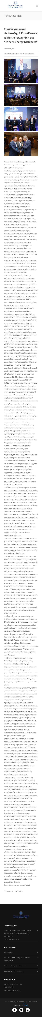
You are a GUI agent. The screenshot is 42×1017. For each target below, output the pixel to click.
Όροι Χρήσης (9, 952)
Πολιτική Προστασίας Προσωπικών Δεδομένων (17, 959)
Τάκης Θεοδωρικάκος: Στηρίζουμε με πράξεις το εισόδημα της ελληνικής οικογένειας (17, 933)
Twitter (20, 891)
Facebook (9, 891)
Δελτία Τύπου (9, 54)
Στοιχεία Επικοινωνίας (12, 990)
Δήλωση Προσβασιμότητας (14, 971)
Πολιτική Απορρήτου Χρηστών (15, 966)
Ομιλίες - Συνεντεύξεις (25, 54)
